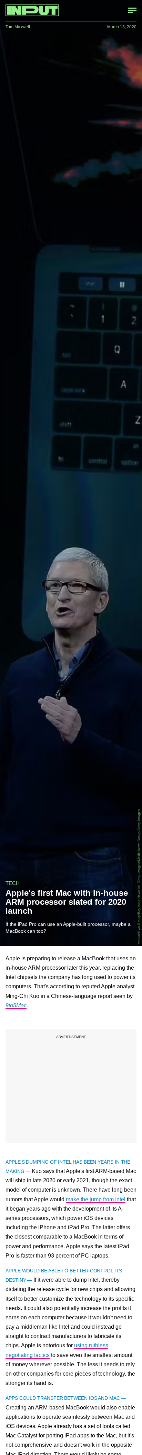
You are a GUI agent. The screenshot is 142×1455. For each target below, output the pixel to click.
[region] (71, 1086)
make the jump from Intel (95, 1199)
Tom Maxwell (18, 27)
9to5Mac (16, 1005)
